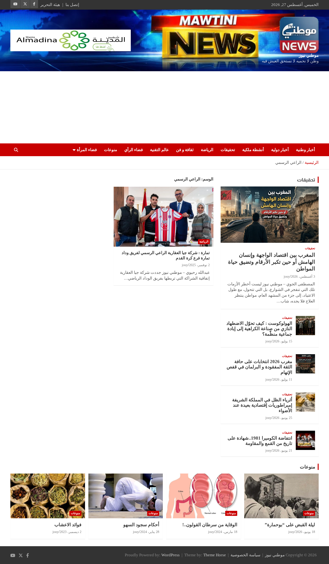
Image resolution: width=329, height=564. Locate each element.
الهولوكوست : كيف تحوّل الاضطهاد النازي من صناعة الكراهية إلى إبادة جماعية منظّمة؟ (259, 329)
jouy (185, 265)
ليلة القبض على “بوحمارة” (290, 524)
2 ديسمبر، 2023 (70, 532)
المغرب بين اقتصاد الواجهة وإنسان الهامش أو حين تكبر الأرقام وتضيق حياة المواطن (271, 262)
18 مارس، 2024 (226, 532)
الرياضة (207, 149)
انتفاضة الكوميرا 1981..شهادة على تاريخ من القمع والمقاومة (260, 441)
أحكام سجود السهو (141, 524)
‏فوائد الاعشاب (67, 524)
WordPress (170, 555)
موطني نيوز (309, 55)
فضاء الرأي (133, 149)
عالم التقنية (159, 149)
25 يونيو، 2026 (282, 418)
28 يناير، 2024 (149, 532)
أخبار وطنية (305, 149)
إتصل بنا (72, 4)
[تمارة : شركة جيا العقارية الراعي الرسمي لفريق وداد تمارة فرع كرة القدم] (163, 217)
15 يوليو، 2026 (282, 341)
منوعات (110, 149)
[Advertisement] (164, 107)
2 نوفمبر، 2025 (199, 265)
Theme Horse (214, 555)
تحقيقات (228, 149)
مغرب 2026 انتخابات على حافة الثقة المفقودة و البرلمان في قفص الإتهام (259, 367)
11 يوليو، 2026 (282, 379)
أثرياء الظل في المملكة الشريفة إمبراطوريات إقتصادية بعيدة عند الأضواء (262, 405)
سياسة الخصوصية (245, 555)
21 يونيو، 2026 (282, 450)
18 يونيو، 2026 (305, 532)
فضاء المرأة (87, 149)
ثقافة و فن (185, 149)
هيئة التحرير (50, 4)
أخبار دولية (280, 149)
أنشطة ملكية (253, 149)
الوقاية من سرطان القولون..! (209, 524)
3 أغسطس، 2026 (303, 276)
